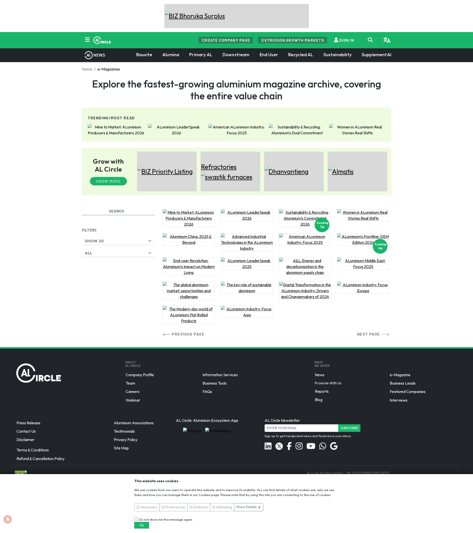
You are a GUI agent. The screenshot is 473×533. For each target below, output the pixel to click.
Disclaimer (25, 439)
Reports (322, 391)
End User (269, 54)
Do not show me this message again (164, 519)
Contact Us (26, 431)
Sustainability (337, 54)
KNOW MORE (108, 181)
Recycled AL (300, 54)
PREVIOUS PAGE (188, 334)
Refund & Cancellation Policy (41, 458)
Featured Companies (407, 391)
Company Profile (140, 374)
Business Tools (215, 383)
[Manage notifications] (8, 519)
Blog (318, 399)
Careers (132, 391)
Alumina (170, 54)
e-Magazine (400, 374)
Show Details (248, 507)
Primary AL (200, 54)
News (319, 374)
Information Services (220, 374)
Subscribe (349, 428)
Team (130, 383)
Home (87, 69)
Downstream (236, 54)
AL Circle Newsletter (282, 420)
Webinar (133, 400)
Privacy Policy (125, 439)
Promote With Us (328, 383)
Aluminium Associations (134, 422)
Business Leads (403, 383)
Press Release (28, 422)
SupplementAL (377, 54)
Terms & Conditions (33, 450)
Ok (141, 525)
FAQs (207, 391)
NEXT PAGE (369, 334)
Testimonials (124, 431)
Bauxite (144, 54)
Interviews (398, 400)
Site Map (121, 448)
